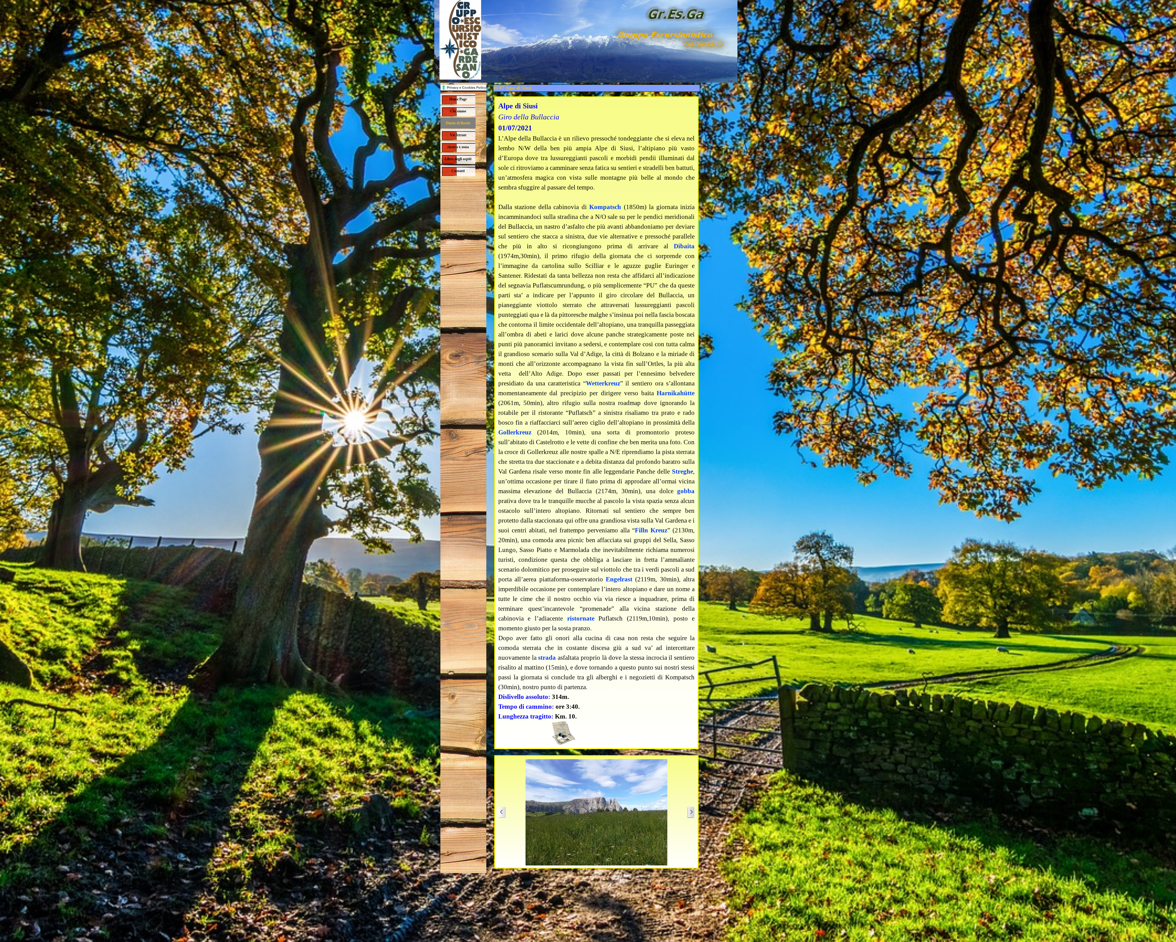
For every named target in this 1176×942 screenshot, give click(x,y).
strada (547, 657)
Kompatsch (605, 207)
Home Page (458, 99)
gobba (686, 491)
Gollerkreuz (514, 432)
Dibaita (684, 246)
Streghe (682, 471)
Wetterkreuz (603, 383)
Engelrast (619, 579)
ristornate (580, 618)
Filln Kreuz (651, 530)
